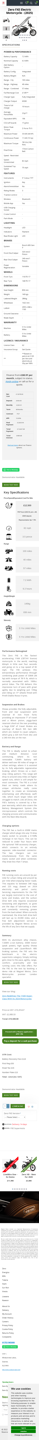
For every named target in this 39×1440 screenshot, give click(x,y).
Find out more (13, 445)
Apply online (12, 381)
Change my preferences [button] (23, 1435)
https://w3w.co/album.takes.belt (11, 1370)
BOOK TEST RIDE (11, 485)
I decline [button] (23, 1431)
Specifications (11, 44)
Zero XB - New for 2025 (29, 1175)
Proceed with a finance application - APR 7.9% (19, 1033)
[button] (19, 35)
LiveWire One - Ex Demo (10, 1175)
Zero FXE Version (12, 1113)
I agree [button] (23, 1428)
